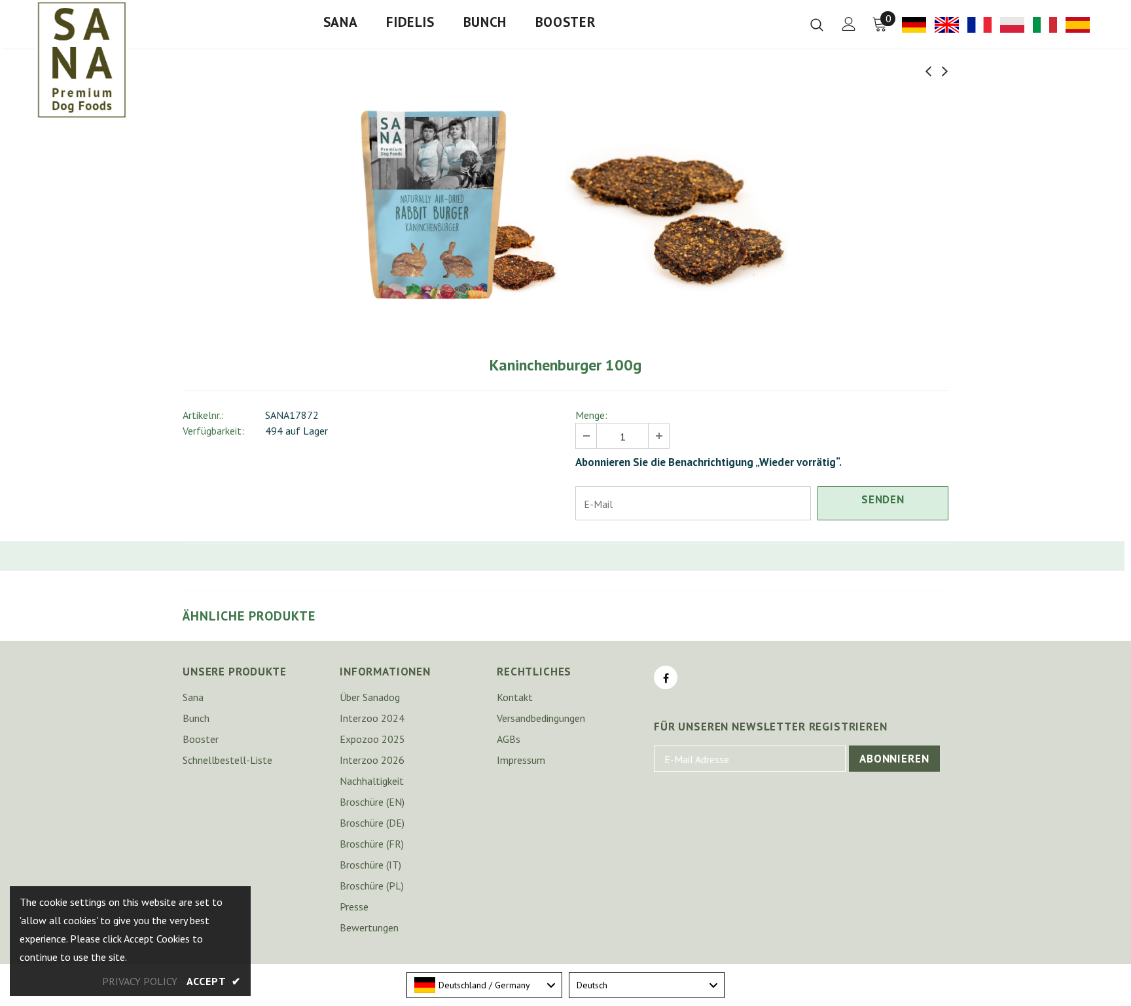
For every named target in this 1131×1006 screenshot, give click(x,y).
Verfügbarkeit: (213, 430)
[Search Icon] (816, 24)
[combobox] (484, 985)
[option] (454, 205)
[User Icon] (849, 24)
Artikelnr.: (203, 415)
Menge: (591, 415)
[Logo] (82, 59)
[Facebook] (665, 677)
